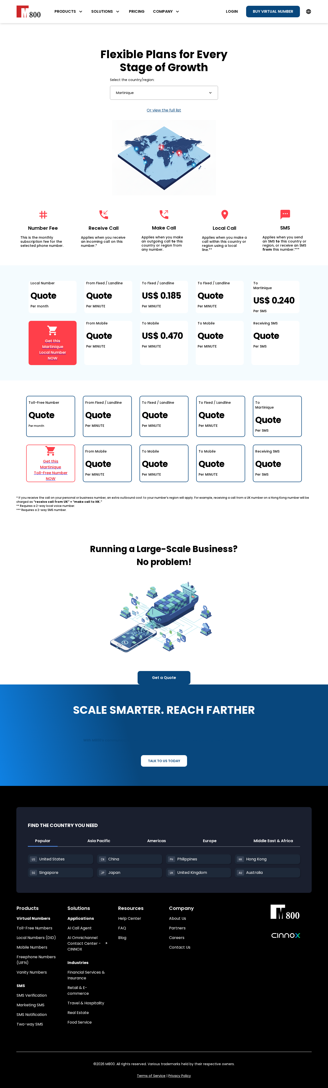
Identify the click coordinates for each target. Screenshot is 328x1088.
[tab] (43, 841)
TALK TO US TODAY (164, 760)
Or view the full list (164, 110)
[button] (164, 93)
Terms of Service (151, 1075)
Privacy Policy (179, 1075)
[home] (29, 11)
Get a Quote (164, 677)
